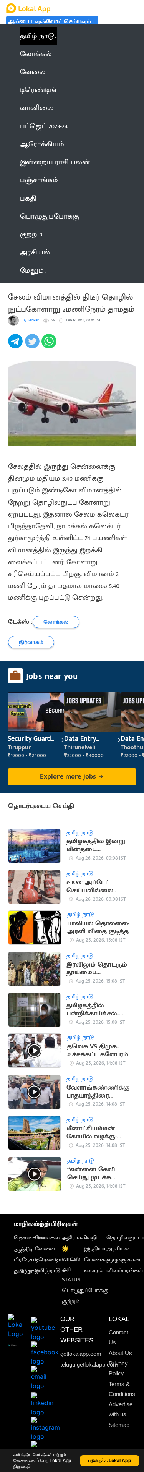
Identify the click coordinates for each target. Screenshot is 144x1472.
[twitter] (33, 345)
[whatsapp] (49, 345)
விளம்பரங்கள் (124, 1270)
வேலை (45, 1248)
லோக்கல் (47, 1237)
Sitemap (119, 1425)
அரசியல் (117, 1248)
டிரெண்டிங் (49, 1260)
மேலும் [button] (32, 271)
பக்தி (90, 1237)
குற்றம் (71, 1301)
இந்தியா (95, 1248)
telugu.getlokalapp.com (89, 1365)
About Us (120, 1353)
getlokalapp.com (80, 1354)
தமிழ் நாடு (37, 36)
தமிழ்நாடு (26, 1271)
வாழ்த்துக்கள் (123, 1260)
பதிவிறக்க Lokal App (109, 1460)
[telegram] (16, 345)
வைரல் (93, 1270)
